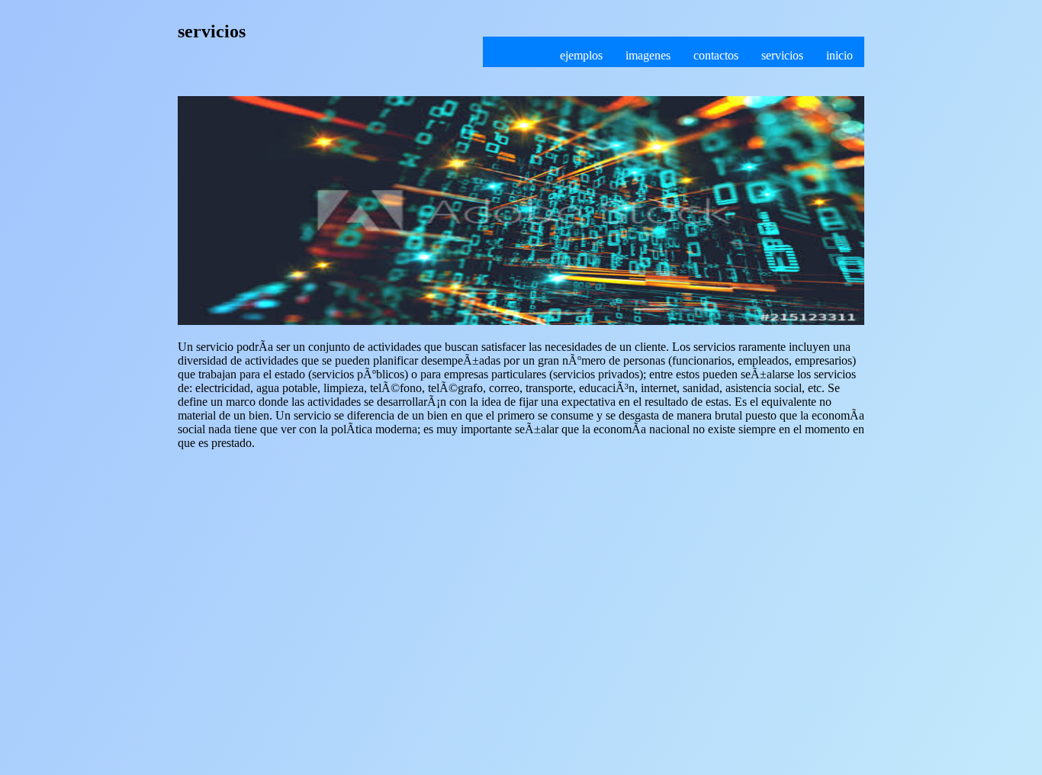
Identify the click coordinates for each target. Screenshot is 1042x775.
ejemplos (581, 55)
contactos (715, 55)
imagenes (648, 55)
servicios (782, 55)
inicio (839, 55)
